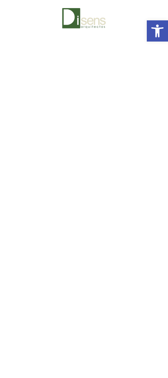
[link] (157, 31)
